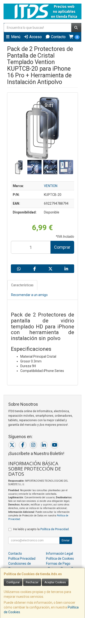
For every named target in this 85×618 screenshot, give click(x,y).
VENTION (50, 186)
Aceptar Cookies (55, 582)
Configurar (13, 582)
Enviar (66, 540)
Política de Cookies (60, 558)
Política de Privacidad (54, 529)
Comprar (62, 247)
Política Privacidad (21, 558)
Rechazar (32, 582)
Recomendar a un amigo (29, 295)
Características (22, 285)
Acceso (35, 37)
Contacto (58, 37)
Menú (15, 37)
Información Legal (59, 553)
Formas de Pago (58, 563)
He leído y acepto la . (41, 529)
